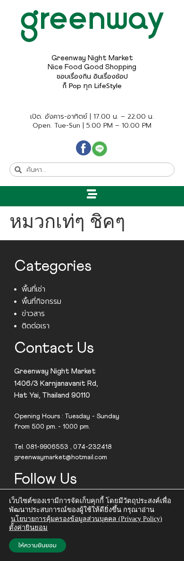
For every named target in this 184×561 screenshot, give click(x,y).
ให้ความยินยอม (37, 545)
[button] (92, 194)
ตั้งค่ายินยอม (28, 527)
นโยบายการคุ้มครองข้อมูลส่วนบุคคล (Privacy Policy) (86, 518)
